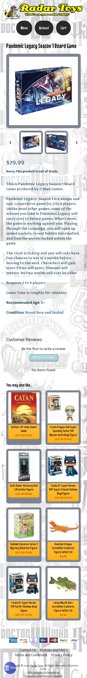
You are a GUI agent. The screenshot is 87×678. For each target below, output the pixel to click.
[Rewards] (10, 668)
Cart (63, 28)
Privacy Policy (61, 655)
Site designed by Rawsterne (43, 673)
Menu (24, 28)
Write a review (43, 357)
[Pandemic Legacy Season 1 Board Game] (31, 142)
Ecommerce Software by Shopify (44, 676)
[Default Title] (43, 91)
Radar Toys (36, 666)
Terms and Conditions (31, 655)
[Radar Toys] (43, 18)
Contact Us (27, 650)
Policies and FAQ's (54, 650)
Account (44, 28)
